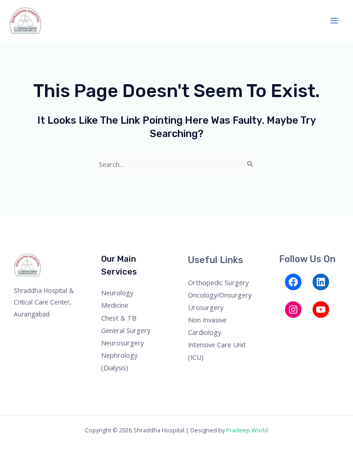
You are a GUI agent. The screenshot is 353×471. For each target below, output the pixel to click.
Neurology (117, 292)
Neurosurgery (122, 342)
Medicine (114, 305)
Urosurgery (205, 307)
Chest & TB (119, 317)
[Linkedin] (331, 328)
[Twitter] (294, 328)
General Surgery (125, 330)
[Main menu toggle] (334, 20)
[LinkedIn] (321, 282)
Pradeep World (247, 430)
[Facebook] (293, 282)
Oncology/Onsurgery (219, 294)
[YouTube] (321, 309)
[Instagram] (293, 309)
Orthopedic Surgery (218, 282)
